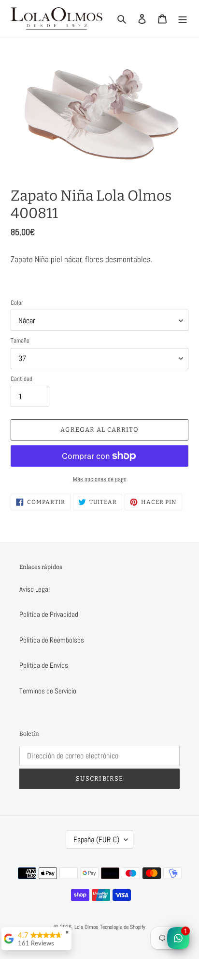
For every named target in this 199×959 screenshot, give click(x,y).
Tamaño (20, 340)
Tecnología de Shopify (122, 927)
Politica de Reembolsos (51, 640)
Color (17, 303)
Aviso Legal (34, 589)
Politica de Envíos (43, 665)
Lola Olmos (86, 927)
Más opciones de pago (100, 479)
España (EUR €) (96, 839)
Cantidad (21, 379)
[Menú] (182, 18)
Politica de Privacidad (48, 614)
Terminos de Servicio (47, 690)
